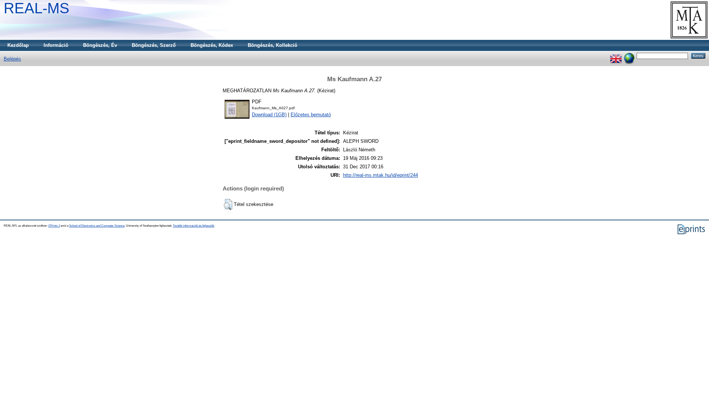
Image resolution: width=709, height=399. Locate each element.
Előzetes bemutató (311, 114)
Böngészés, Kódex (212, 45)
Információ (56, 45)
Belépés (12, 59)
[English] (616, 55)
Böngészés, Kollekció (272, 45)
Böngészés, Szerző (154, 45)
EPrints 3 (54, 225)
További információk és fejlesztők (193, 225)
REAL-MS (36, 8)
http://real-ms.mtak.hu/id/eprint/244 (380, 175)
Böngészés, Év (100, 45)
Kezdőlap (18, 45)
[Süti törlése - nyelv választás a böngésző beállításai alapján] (629, 55)
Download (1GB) (269, 114)
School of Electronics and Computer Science (96, 225)
